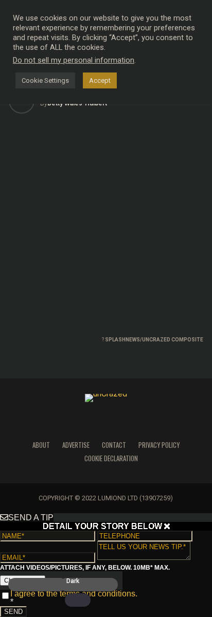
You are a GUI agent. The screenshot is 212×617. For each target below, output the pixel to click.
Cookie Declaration (111, 458)
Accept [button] (100, 80)
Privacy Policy (159, 445)
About (41, 445)
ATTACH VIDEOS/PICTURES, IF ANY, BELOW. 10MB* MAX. (85, 567)
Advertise (76, 445)
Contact (114, 445)
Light (22, 581)
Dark (72, 581)
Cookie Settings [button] (45, 80)
